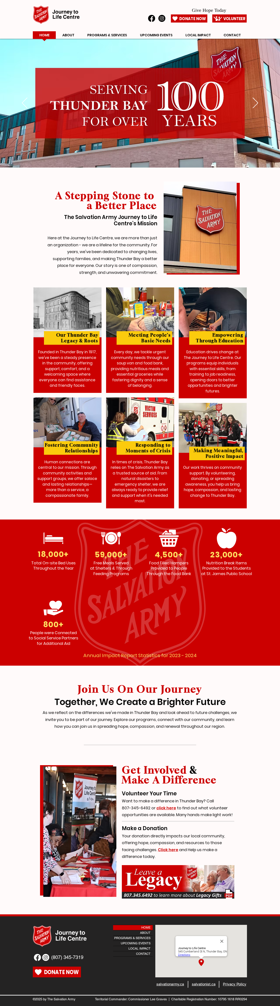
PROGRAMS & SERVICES (132, 938)
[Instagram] (161, 18)
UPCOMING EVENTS (135, 943)
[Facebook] (151, 18)
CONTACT (143, 953)
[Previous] (24, 103)
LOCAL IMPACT (139, 948)
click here (166, 808)
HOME (145, 927)
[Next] (255, 103)
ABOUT (145, 932)
